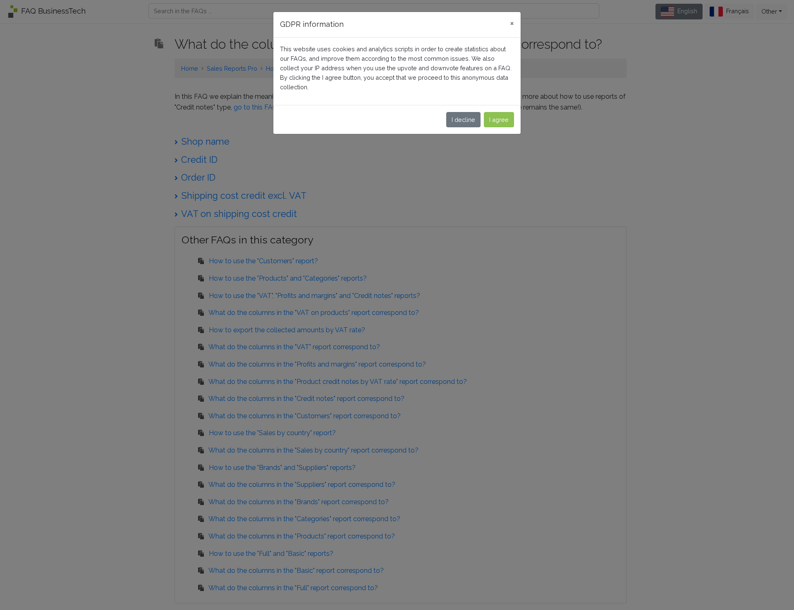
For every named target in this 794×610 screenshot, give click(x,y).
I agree (499, 119)
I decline (463, 119)
